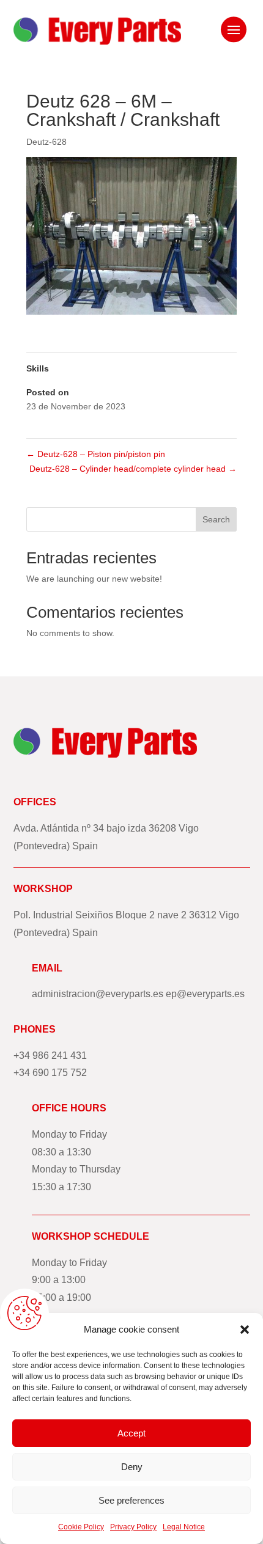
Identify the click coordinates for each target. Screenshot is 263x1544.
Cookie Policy (81, 1527)
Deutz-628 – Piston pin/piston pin (95, 454)
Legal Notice (184, 1527)
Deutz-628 (46, 142)
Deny (132, 1467)
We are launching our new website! (94, 579)
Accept (131, 1433)
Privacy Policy (133, 1527)
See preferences (131, 1500)
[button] (245, 1329)
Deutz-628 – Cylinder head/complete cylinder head (133, 469)
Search (216, 519)
